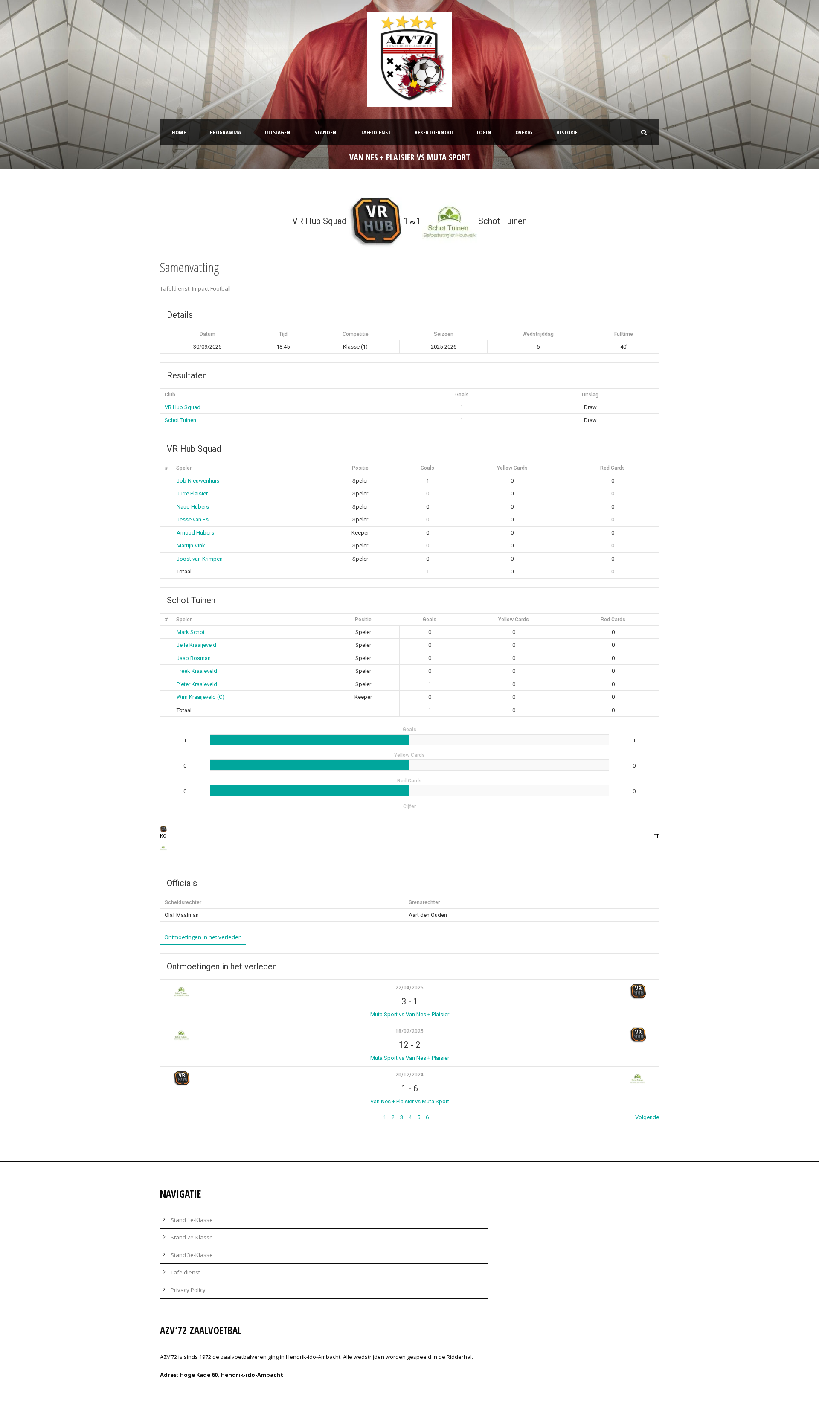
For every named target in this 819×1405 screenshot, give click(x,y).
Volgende (647, 1117)
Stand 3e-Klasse (192, 1255)
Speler (184, 468)
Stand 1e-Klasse (192, 1220)
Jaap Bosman (194, 658)
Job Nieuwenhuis (198, 480)
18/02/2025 (409, 1031)
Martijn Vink (191, 545)
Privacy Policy (188, 1290)
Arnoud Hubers (195, 532)
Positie (360, 468)
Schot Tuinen (180, 420)
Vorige (168, 1117)
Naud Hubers (193, 506)
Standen (325, 132)
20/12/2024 (409, 1075)
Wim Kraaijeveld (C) (200, 697)
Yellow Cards (512, 468)
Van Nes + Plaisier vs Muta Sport (409, 1101)
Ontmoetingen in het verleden (203, 937)
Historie (567, 132)
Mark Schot (191, 632)
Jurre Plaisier (192, 493)
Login (484, 132)
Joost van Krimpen (200, 559)
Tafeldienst (375, 132)
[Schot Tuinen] (163, 848)
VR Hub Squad (182, 407)
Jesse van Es (193, 519)
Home (179, 132)
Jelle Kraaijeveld (196, 645)
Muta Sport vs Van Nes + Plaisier (409, 1014)
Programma (225, 132)
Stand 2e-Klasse (192, 1237)
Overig (523, 132)
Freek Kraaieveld (197, 671)
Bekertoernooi (434, 132)
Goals (427, 468)
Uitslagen (277, 132)
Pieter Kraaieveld (197, 684)
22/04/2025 (409, 988)
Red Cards (612, 468)
